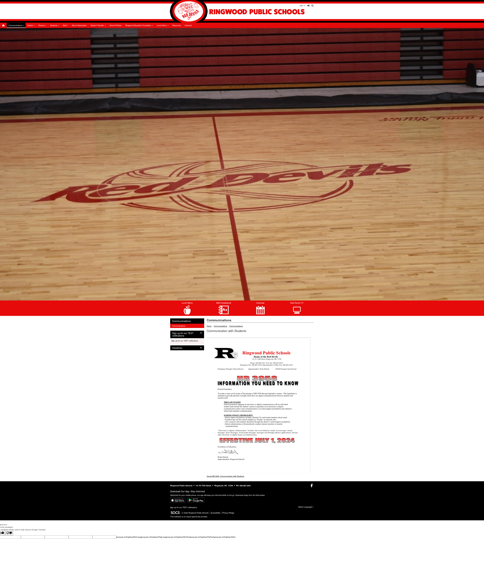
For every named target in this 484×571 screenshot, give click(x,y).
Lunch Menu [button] (162, 25)
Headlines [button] (180, 348)
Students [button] (54, 25)
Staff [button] (65, 25)
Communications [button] (15, 25)
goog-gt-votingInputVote (224, 537)
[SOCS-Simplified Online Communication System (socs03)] (175, 513)
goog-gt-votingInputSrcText (178, 537)
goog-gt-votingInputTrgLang (153, 537)
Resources (176, 25)
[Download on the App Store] (177, 500)
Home (209, 326)
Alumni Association (79, 25)
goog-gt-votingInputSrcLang (128, 537)
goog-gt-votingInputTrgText (202, 537)
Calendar (188, 25)
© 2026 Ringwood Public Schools (195, 513)
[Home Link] (3, 25)
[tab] (187, 334)
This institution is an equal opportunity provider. (189, 516)
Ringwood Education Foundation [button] (138, 25)
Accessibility (215, 513)
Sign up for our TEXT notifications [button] (182, 334)
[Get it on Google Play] (196, 500)
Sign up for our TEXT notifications (184, 340)
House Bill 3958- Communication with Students (226, 476)
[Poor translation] (9, 533)
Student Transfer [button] (97, 25)
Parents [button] (41, 25)
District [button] (30, 25)
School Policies (116, 25)
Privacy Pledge (228, 513)
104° (301, 5)
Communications (220, 326)
